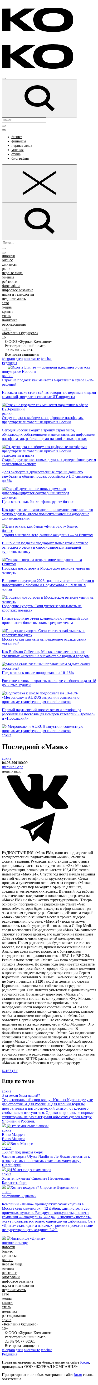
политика (9, 320)
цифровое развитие (17, 290)
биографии (20, 158)
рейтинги (9, 281)
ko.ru (78, 1375)
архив (6, 329)
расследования (14, 324)
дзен (19, 359)
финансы (18, 141)
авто (5, 303)
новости (8, 256)
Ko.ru (84, 1362)
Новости (29, 371)
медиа (7, 307)
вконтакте (32, 359)
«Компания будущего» (20, 333)
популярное (11, 371)
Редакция (9, 363)
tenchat (46, 359)
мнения (17, 150)
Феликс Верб (12, 767)
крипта (7, 311)
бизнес (16, 137)
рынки (7, 269)
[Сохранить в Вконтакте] (37, 808)
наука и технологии (18, 294)
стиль (15, 154)
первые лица (21, 145)
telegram (8, 359)
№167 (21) (10, 1071)
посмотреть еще (15, 1243)
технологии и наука (18, 455)
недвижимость (14, 299)
